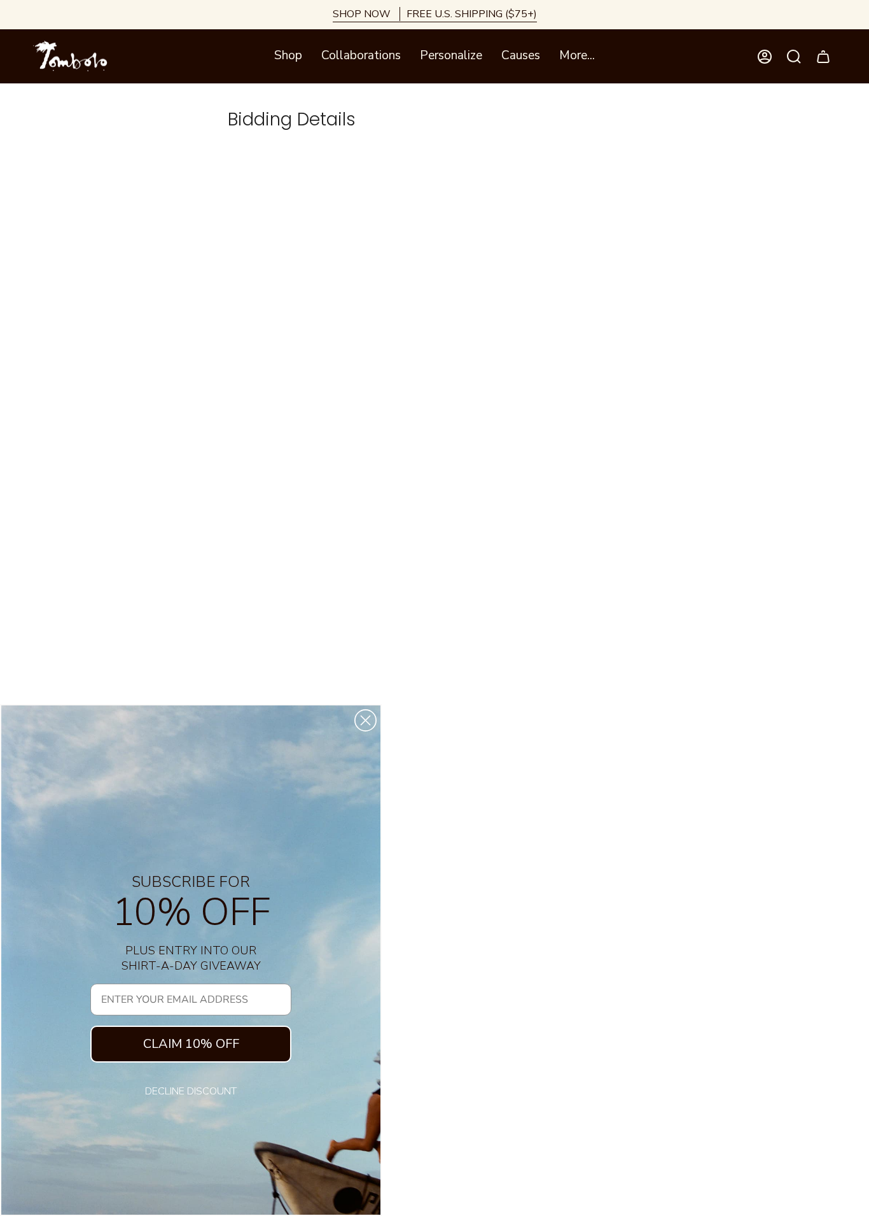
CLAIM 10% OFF (191, 1043)
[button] (288, 56)
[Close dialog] (365, 720)
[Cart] (823, 56)
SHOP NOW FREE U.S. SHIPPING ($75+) (435, 14)
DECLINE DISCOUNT (191, 1091)
